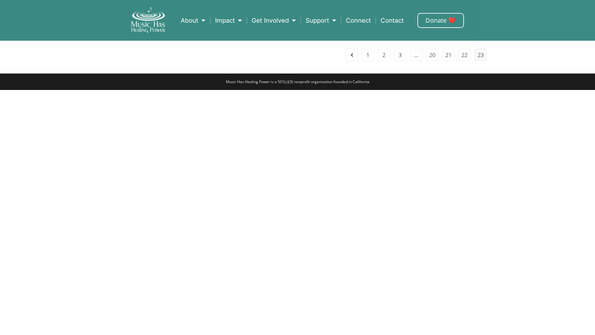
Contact (392, 20)
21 (448, 55)
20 (432, 55)
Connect (358, 20)
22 (464, 55)
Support (317, 20)
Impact (225, 20)
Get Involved (270, 20)
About (189, 20)
